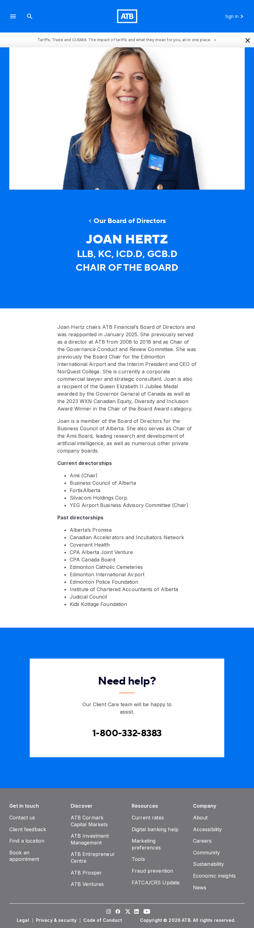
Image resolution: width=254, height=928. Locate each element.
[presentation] (127, 118)
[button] (13, 16)
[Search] (29, 16)
